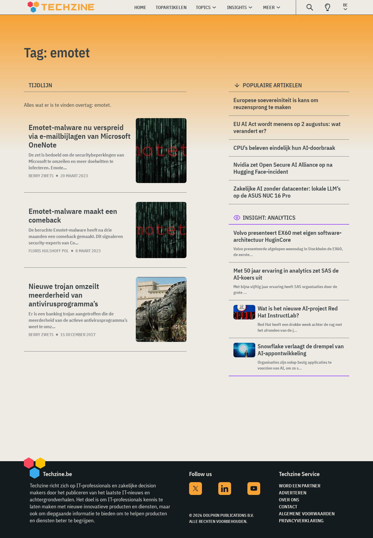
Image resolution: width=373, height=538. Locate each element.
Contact (288, 506)
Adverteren (292, 493)
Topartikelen (171, 7)
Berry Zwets (41, 175)
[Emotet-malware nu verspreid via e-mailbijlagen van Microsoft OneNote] (161, 150)
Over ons (289, 500)
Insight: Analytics (269, 217)
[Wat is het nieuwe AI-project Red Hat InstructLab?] (244, 319)
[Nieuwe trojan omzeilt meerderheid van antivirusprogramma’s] (161, 309)
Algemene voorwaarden (307, 513)
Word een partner (300, 486)
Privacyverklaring (301, 520)
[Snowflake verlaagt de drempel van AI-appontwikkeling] (244, 357)
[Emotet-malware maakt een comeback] (161, 230)
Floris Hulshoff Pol (49, 250)
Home (140, 7)
